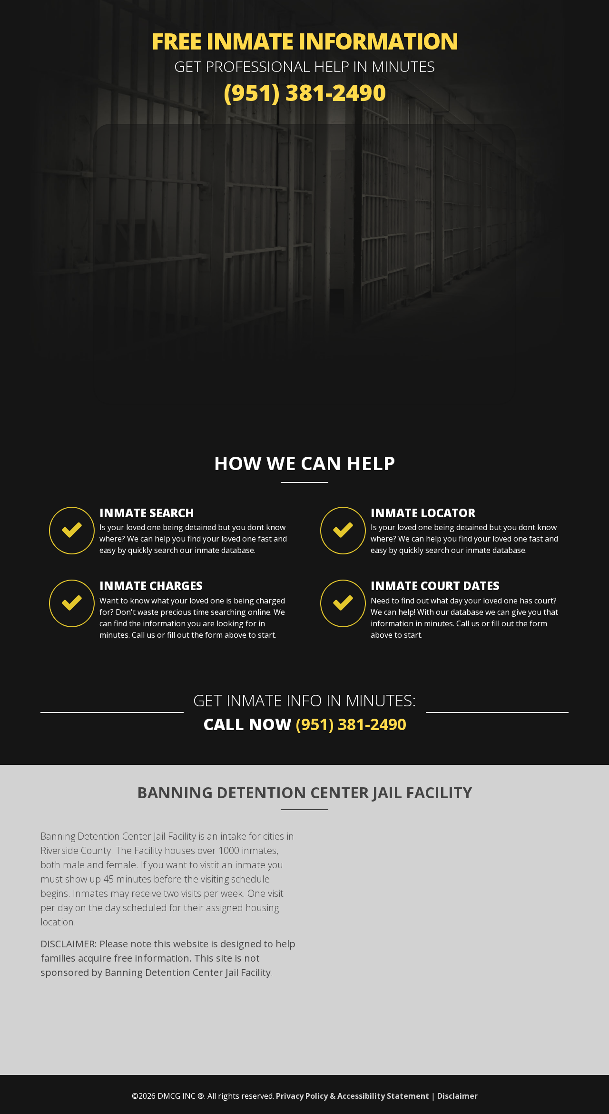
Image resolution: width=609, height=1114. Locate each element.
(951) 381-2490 (305, 92)
